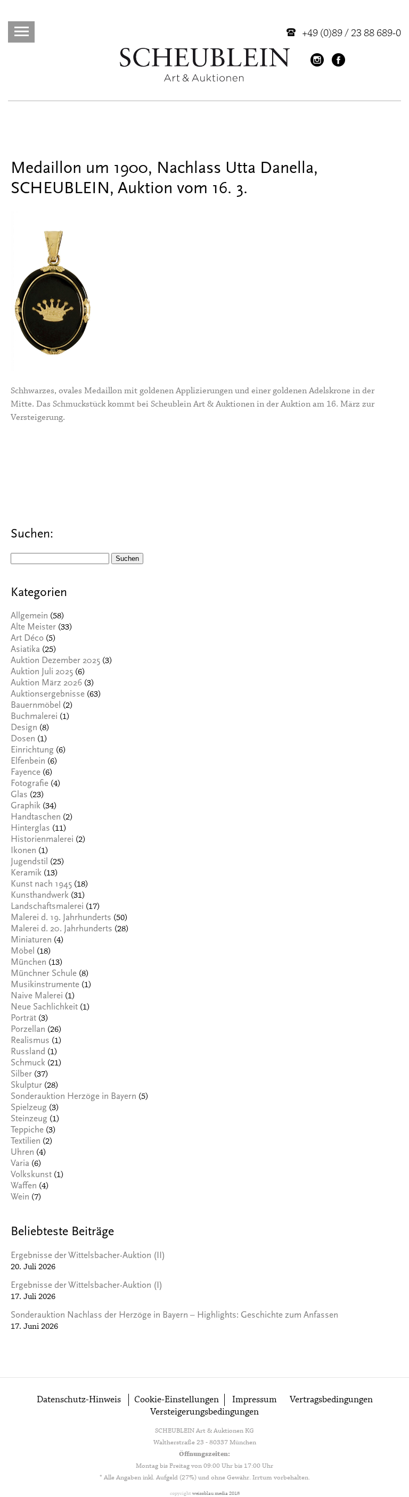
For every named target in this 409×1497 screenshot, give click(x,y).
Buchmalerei (34, 717)
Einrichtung (32, 750)
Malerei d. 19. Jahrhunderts (61, 918)
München (28, 962)
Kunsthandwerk (40, 895)
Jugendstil (29, 862)
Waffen (24, 1186)
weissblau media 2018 (216, 1493)
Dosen (23, 739)
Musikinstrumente (45, 985)
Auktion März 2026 (46, 683)
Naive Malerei (37, 996)
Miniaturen (31, 940)
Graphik (25, 806)
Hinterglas (30, 828)
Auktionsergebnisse (48, 694)
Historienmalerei (42, 840)
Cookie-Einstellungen (176, 1400)
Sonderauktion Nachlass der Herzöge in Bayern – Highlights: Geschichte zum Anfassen (174, 1315)
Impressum (254, 1400)
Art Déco (27, 638)
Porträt (23, 1018)
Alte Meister (33, 627)
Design (24, 728)
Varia (20, 1164)
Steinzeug (29, 1119)
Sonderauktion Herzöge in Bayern (73, 1097)
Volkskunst (31, 1175)
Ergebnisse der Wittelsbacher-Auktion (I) (86, 1286)
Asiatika (25, 650)
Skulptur (26, 1085)
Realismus (30, 1041)
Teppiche (27, 1130)
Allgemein (29, 616)
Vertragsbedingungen (331, 1400)
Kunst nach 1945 (41, 884)
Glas (19, 795)
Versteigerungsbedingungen (204, 1412)
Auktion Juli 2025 (42, 672)
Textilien (25, 1141)
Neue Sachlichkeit (44, 1007)
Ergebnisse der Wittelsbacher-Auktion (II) (88, 1256)
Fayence (25, 773)
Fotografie (29, 784)
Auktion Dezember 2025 (55, 661)
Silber (21, 1074)
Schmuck (28, 1063)
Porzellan (28, 1030)
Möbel (23, 951)
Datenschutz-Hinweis (79, 1400)
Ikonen (23, 851)
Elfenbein (28, 761)
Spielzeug (29, 1108)
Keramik (26, 873)
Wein (20, 1197)
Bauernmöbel (36, 705)
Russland (28, 1052)
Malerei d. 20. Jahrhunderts (61, 929)
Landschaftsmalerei (47, 907)
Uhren (22, 1152)
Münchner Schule (44, 974)
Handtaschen (36, 817)
